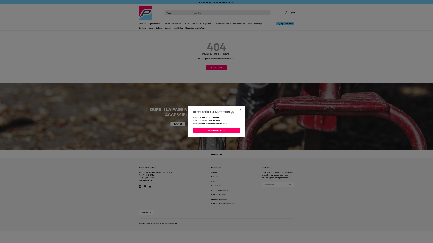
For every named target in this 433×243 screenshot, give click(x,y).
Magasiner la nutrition (216, 130)
